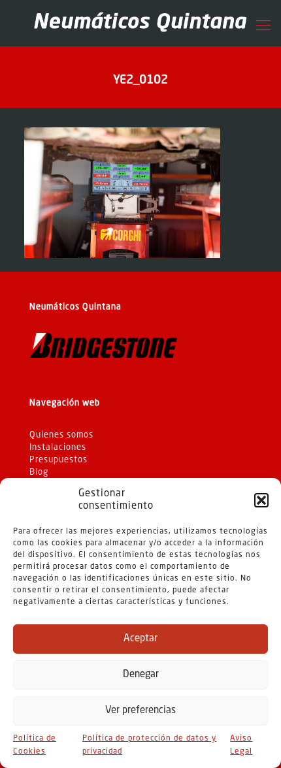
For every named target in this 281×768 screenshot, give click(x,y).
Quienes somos (61, 435)
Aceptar (140, 639)
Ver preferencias (140, 711)
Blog (38, 472)
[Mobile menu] (263, 26)
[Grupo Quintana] (140, 23)
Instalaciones (57, 447)
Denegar (141, 675)
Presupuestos (58, 460)
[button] (261, 500)
